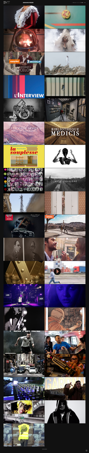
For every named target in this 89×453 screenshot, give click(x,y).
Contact (4, 3)
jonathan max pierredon (28, 2)
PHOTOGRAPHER (5, 2)
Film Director (8, 1)
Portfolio (5, 1)
